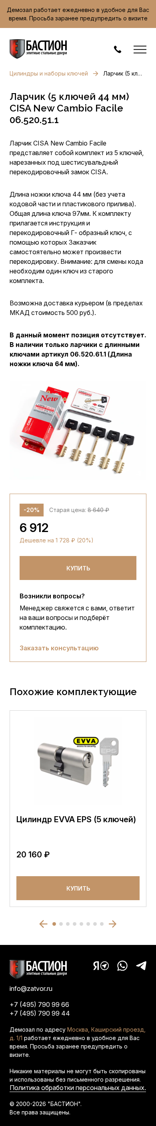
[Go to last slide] (43, 924)
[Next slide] (113, 924)
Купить (78, 568)
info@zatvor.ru (31, 988)
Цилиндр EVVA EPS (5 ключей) (76, 819)
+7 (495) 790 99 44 (40, 1013)
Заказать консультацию (59, 648)
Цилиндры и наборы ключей (49, 73)
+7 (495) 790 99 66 (39, 1004)
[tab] (54, 924)
